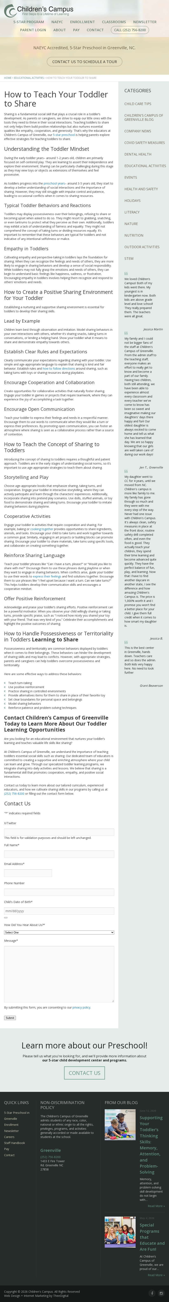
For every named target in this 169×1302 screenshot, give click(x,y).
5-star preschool (64, 135)
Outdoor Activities (142, 247)
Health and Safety (141, 189)
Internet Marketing (36, 1296)
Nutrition (133, 235)
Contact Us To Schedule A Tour (84, 61)
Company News (137, 131)
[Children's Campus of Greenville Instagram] (161, 1293)
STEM (129, 258)
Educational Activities (29, 78)
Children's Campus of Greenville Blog (143, 117)
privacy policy (81, 1007)
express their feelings (47, 576)
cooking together (41, 529)
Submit (10, 1017)
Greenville (50, 1150)
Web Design (12, 1296)
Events (130, 177)
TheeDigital (60, 1296)
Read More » (156, 1206)
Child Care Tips (137, 104)
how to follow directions (59, 368)
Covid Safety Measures (144, 142)
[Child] (5, 917)
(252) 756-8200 (14, 793)
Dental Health (137, 154)
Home (7, 78)
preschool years (54, 183)
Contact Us (84, 1072)
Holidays (132, 200)
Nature (131, 224)
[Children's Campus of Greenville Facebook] (152, 1293)
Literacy (132, 212)
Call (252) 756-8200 (130, 30)
